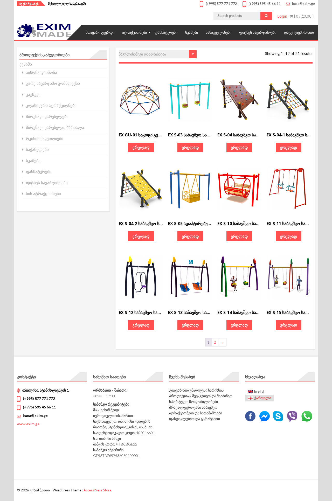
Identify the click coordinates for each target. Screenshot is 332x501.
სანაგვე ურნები (218, 32)
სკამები (191, 32)
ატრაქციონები (134, 32)
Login (282, 16)
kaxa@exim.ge (35, 415)
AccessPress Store (97, 490)
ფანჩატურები (166, 32)
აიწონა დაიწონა (41, 72)
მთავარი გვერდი (100, 32)
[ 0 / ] (303, 16)
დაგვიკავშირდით (299, 32)
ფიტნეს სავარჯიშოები (257, 32)
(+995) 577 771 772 (39, 398)
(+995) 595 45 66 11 (39, 407)
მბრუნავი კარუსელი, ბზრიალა (55, 127)
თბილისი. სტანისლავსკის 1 (45, 390)
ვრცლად (141, 147)
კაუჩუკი (33, 94)
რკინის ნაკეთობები (44, 139)
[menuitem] (259, 391)
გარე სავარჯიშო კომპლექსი (53, 83)
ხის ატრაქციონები (43, 194)
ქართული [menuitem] (262, 398)
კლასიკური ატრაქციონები (51, 105)
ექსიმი (25, 64)
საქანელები (37, 149)
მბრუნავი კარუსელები (47, 117)
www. (28, 424)
